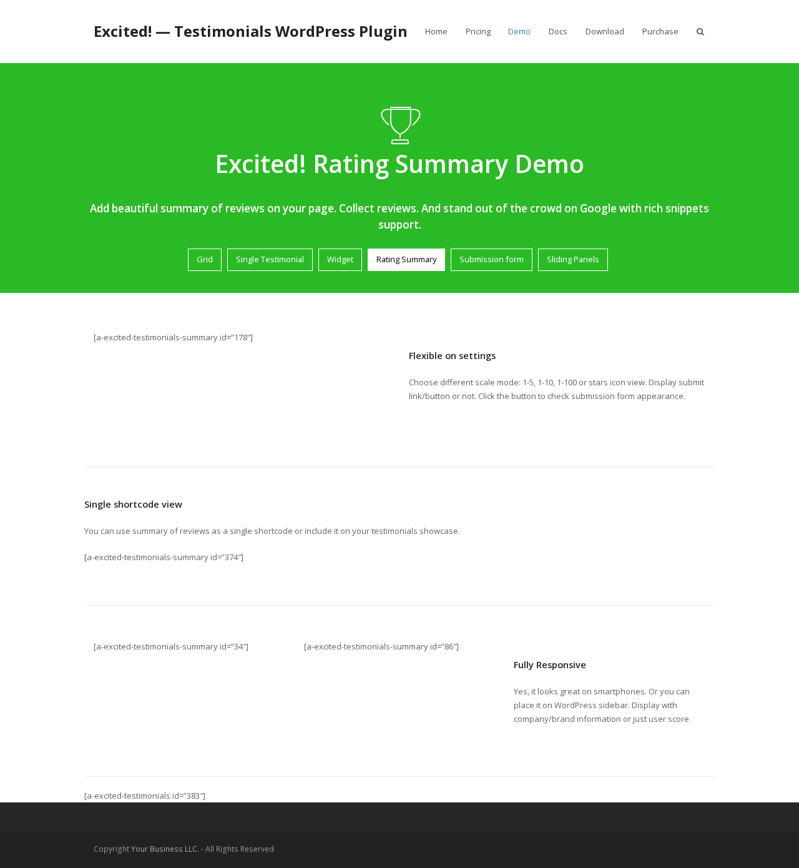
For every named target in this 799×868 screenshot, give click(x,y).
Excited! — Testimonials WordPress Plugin (251, 31)
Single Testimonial (270, 259)
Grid (205, 259)
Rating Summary (406, 259)
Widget (340, 259)
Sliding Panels (573, 259)
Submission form (491, 259)
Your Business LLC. (165, 849)
